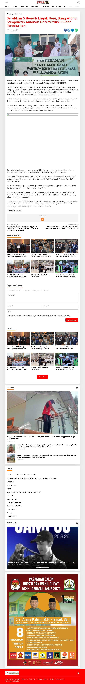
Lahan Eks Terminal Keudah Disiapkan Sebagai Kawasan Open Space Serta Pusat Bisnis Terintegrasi (66, 276)
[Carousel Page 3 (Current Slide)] (42, 567)
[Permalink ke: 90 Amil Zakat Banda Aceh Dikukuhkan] (42, 266)
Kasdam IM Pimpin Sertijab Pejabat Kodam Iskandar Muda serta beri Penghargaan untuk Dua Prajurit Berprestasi (41, 561)
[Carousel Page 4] (45, 567)
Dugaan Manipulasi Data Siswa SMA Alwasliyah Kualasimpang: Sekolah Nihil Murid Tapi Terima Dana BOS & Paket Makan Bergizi (46, 456)
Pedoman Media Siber (14, 502)
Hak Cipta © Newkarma (12, 679)
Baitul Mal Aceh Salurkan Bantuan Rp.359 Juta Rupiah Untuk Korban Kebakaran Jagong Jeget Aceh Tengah (16, 276)
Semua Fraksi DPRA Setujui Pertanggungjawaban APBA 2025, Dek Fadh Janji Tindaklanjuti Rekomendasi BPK (17, 255)
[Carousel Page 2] (40, 567)
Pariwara (9, 31)
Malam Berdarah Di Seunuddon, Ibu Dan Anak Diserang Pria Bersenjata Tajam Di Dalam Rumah (61, 226)
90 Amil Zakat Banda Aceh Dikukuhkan (40, 275)
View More (42, 377)
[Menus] (6, 2)
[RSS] (42, 219)
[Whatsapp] (76, 30)
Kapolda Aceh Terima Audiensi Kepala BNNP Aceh (24, 492)
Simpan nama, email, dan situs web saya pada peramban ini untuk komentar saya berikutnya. (39, 316)
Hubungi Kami (11, 485)
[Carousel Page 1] (37, 567)
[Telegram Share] (72, 30)
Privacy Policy (11, 509)
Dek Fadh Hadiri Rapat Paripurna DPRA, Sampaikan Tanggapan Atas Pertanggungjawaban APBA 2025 (42, 255)
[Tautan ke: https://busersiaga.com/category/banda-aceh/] (77, 523)
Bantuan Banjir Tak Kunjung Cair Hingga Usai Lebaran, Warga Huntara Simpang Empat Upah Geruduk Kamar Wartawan (22, 227)
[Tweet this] (68, 30)
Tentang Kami (11, 516)
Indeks (9, 489)
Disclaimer (10, 482)
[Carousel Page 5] (47, 567)
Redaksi (9, 513)
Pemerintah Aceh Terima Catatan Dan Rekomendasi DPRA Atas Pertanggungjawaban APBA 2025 (66, 255)
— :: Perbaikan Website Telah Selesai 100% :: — (23, 475)
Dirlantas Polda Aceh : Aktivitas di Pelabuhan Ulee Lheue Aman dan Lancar (32, 478)
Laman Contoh (12, 499)
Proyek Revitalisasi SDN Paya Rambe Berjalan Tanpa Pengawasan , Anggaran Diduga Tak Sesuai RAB (41, 438)
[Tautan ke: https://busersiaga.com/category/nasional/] (77, 388)
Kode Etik (10, 496)
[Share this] (65, 30)
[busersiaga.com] (43, 2)
